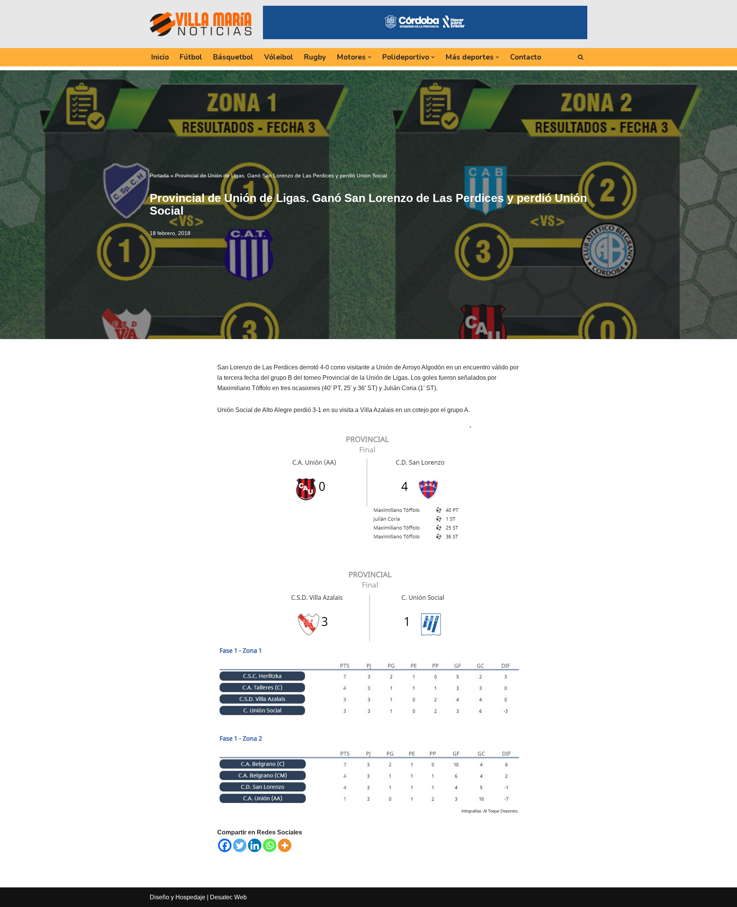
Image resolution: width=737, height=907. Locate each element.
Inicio (160, 57)
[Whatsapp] (269, 845)
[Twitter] (239, 845)
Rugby (315, 57)
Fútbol (191, 57)
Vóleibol (278, 57)
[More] (284, 845)
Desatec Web (228, 897)
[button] (370, 57)
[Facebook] (224, 845)
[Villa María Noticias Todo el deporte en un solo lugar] (200, 24)
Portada (159, 175)
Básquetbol (233, 57)
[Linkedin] (254, 845)
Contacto (525, 57)
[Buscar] (580, 57)
